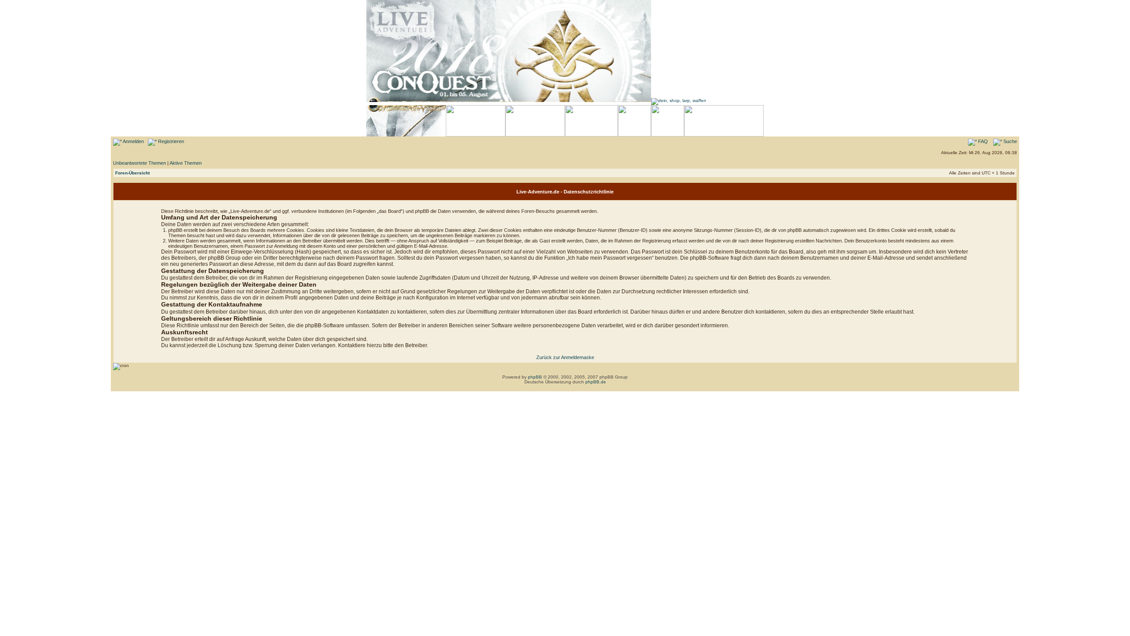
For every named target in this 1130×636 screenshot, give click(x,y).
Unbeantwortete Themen (139, 163)
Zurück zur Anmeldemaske (565, 357)
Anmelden (133, 141)
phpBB (535, 377)
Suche (1009, 141)
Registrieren (170, 141)
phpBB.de (595, 381)
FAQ (982, 141)
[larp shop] (678, 100)
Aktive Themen (186, 163)
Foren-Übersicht (132, 172)
